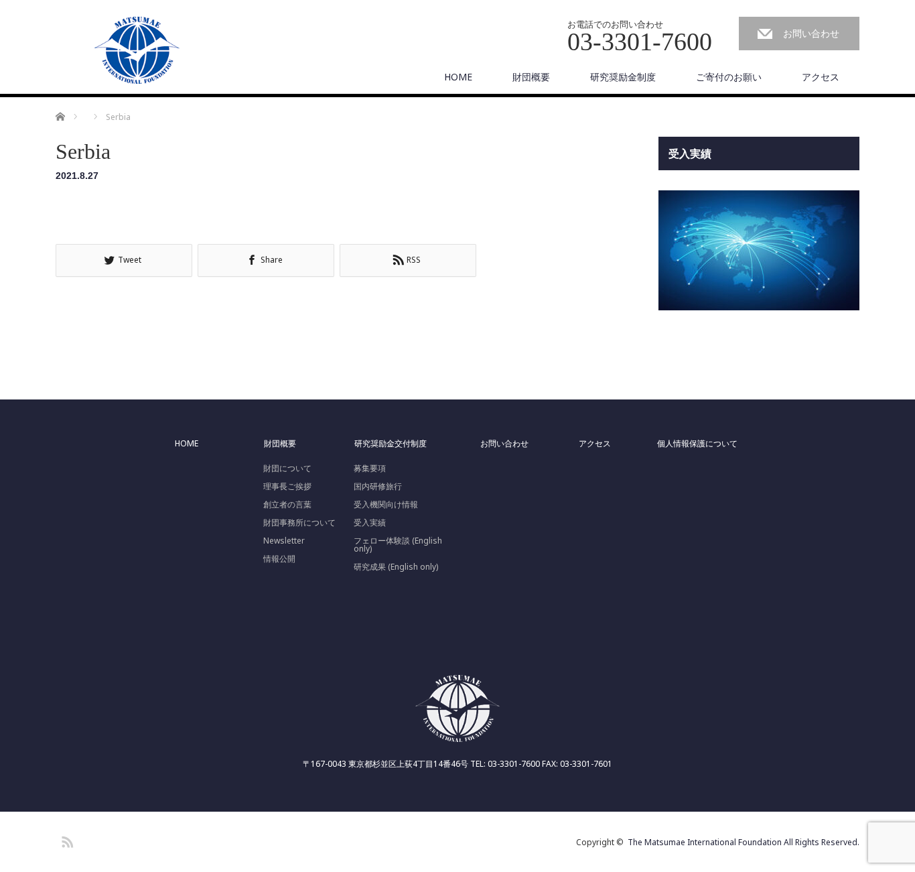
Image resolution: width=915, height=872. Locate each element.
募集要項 (370, 468)
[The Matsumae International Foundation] (137, 51)
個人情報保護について (697, 444)
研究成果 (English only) (396, 567)
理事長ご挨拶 (287, 487)
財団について (287, 468)
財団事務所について (299, 523)
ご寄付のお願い (729, 76)
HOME (458, 76)
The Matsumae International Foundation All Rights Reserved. (743, 842)
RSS (66, 840)
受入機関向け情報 (386, 505)
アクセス (820, 76)
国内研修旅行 (378, 487)
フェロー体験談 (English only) (398, 545)
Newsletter (284, 541)
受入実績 (370, 523)
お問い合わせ (811, 33)
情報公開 (279, 559)
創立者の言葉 (287, 505)
